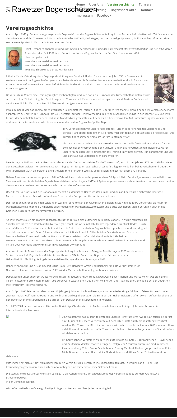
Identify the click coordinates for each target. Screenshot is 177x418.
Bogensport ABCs (124, 10)
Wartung (100, 10)
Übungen (82, 10)
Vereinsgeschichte (121, 4)
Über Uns (96, 4)
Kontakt (147, 10)
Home (80, 4)
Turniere (145, 4)
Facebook (104, 15)
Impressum (84, 15)
